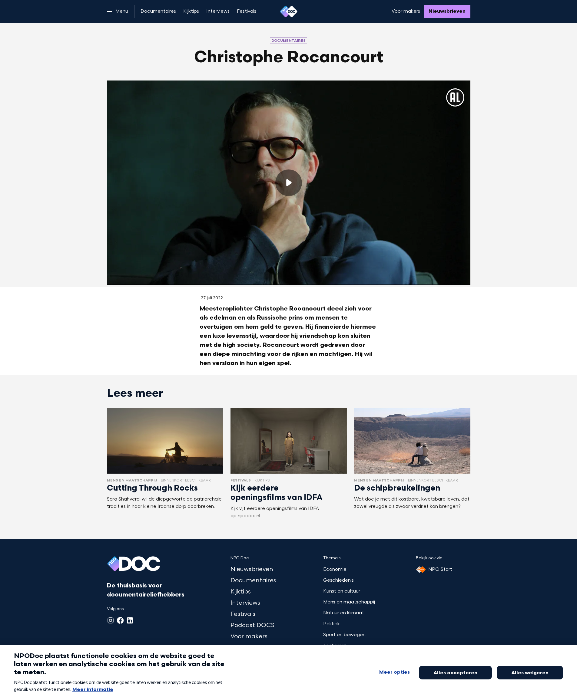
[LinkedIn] (130, 620)
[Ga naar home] (289, 11)
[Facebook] (120, 620)
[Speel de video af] (288, 182)
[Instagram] (110, 620)
